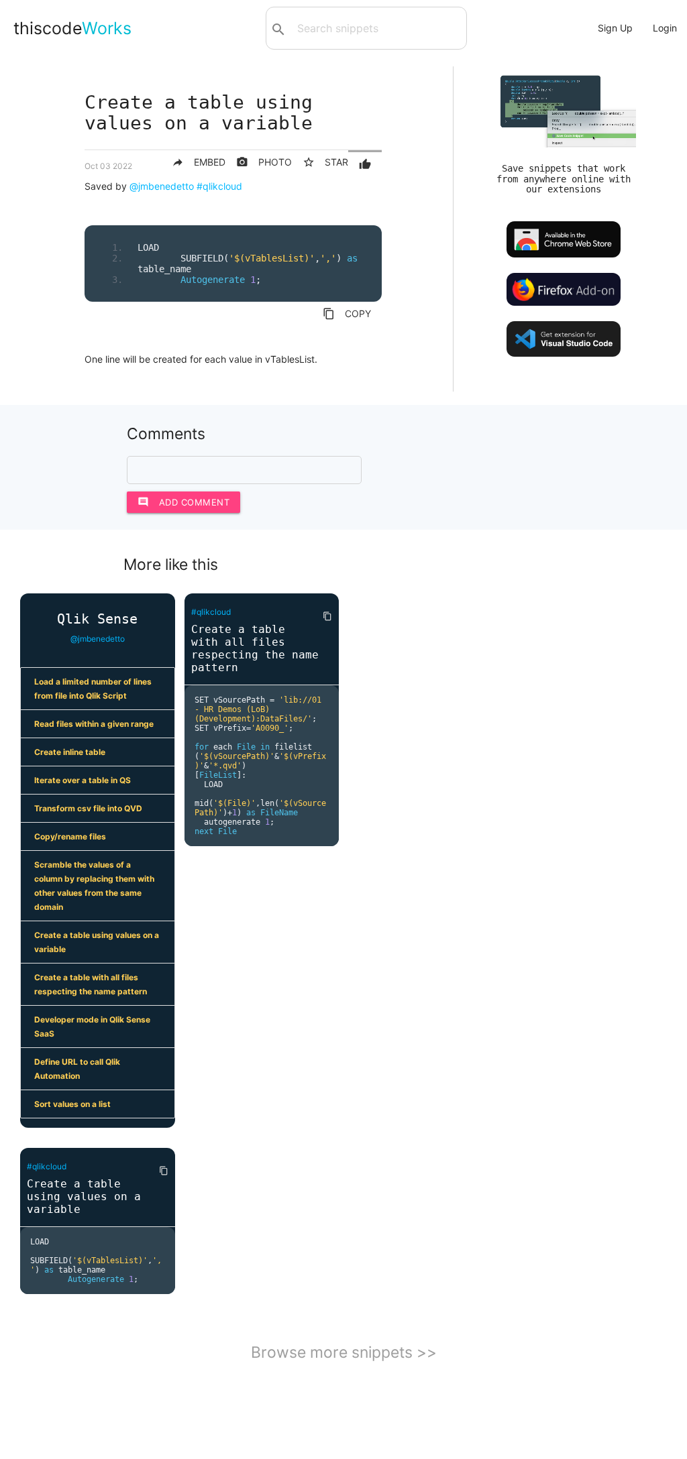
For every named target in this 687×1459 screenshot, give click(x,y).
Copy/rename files (70, 836)
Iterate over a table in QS (82, 780)
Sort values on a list (72, 1104)
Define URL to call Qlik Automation (77, 1069)
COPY (347, 314)
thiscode (72, 28)
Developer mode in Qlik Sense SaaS (92, 1026)
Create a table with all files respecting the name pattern (90, 984)
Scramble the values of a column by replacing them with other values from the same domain (94, 886)
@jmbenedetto (161, 186)
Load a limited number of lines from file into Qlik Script (93, 689)
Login (665, 28)
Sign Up (615, 28)
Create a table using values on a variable (96, 942)
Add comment (184, 502)
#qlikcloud (219, 186)
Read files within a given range (94, 724)
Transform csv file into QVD (88, 808)
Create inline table (69, 752)
